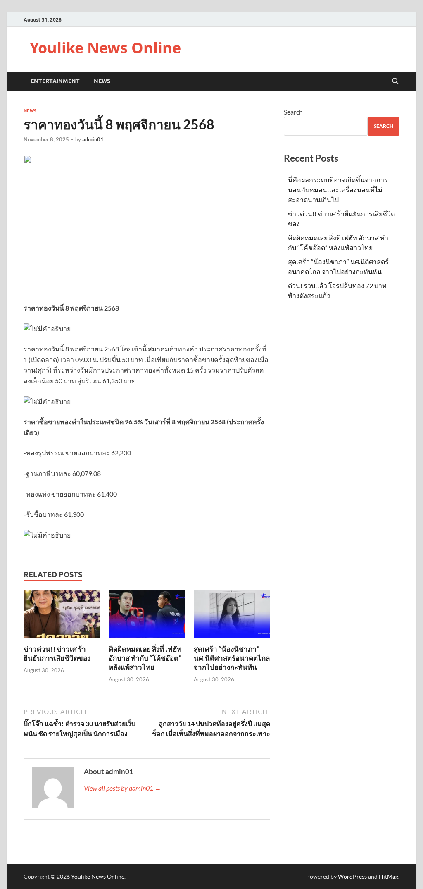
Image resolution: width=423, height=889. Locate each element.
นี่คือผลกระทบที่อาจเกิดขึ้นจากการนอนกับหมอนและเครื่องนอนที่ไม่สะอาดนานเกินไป (338, 189)
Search (293, 112)
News (102, 81)
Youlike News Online (105, 48)
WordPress (352, 876)
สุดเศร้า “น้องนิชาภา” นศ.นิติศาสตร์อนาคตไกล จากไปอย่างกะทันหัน (232, 658)
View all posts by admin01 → (122, 788)
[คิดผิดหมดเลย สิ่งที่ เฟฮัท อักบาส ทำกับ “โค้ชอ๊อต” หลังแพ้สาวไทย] (147, 616)
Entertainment (55, 81)
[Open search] (395, 81)
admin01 (93, 139)
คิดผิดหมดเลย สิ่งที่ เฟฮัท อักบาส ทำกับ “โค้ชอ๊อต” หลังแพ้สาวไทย (145, 658)
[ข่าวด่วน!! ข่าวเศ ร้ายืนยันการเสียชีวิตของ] (62, 616)
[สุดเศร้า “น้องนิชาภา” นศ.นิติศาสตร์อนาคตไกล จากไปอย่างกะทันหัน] (232, 616)
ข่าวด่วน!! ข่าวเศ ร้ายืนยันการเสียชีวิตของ (57, 653)
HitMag (388, 876)
